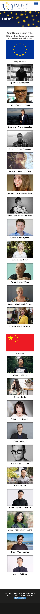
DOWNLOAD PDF (20, 598)
